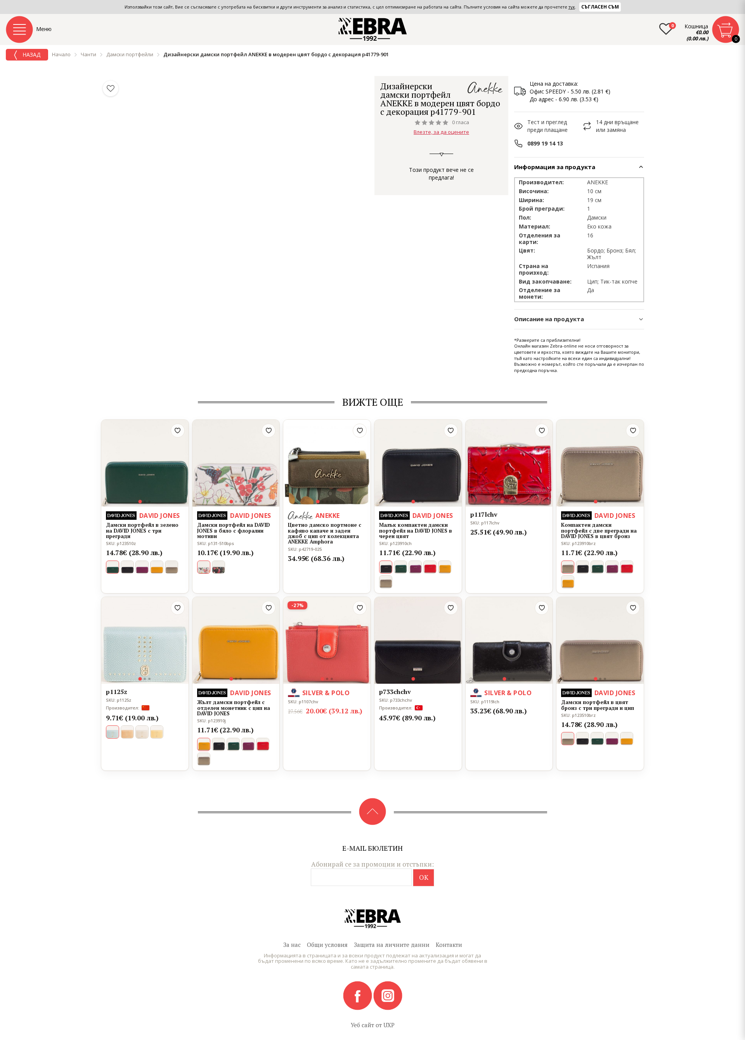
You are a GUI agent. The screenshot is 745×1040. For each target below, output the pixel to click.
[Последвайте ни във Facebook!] (358, 995)
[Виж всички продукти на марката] (485, 88)
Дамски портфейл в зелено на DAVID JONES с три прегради (142, 530)
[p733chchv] (418, 640)
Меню (44, 29)
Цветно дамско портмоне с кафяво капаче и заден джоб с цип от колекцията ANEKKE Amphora (324, 533)
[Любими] (110, 88)
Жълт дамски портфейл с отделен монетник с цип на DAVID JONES (233, 707)
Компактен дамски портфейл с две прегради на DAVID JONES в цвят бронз (599, 530)
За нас (292, 944)
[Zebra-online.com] (372, 29)
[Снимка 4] (332, 501)
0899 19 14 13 (545, 143)
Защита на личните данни (392, 944)
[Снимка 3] (149, 501)
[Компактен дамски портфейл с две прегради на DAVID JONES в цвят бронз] (600, 463)
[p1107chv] (327, 640)
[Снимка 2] (145, 501)
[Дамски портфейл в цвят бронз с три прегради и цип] (600, 640)
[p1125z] (145, 640)
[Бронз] (171, 567)
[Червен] (430, 567)
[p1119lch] (509, 640)
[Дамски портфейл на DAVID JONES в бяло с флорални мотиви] (236, 463)
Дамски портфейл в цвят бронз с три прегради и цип (597, 705)
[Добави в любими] (178, 431)
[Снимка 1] (140, 502)
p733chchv (395, 692)
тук (571, 7)
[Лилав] (142, 567)
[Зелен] (400, 567)
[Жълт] (156, 567)
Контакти (449, 944)
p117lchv (483, 514)
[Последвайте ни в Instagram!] (387, 995)
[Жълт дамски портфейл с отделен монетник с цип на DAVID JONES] (236, 640)
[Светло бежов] (142, 732)
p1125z (116, 692)
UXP (389, 1025)
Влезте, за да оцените (441, 131)
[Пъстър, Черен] (218, 567)
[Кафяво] (127, 732)
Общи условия (327, 944)
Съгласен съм (600, 6)
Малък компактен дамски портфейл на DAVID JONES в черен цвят (415, 530)
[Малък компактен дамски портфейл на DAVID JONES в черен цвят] (418, 463)
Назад (30, 54)
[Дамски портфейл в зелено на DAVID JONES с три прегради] (145, 463)
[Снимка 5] (336, 501)
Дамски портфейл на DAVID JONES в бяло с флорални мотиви (233, 530)
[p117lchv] (509, 463)
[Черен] (127, 567)
